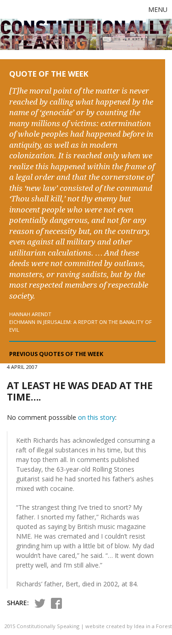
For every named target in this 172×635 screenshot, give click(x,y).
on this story (96, 417)
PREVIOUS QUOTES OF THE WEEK (56, 354)
